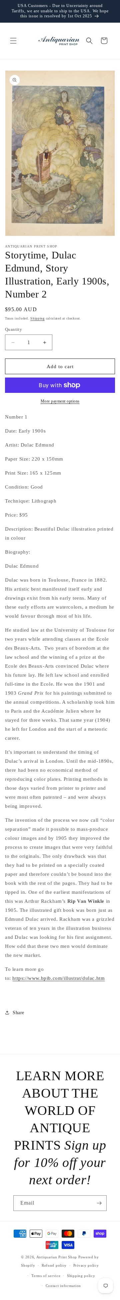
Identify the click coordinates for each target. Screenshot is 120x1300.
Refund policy (54, 1265)
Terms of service (45, 1276)
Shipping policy (81, 1276)
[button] (13, 40)
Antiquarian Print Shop (56, 1257)
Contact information (63, 1286)
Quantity (13, 329)
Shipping (37, 318)
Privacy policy (86, 1265)
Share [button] (18, 1012)
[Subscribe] (99, 1203)
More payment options (60, 401)
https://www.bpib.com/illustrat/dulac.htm (58, 978)
